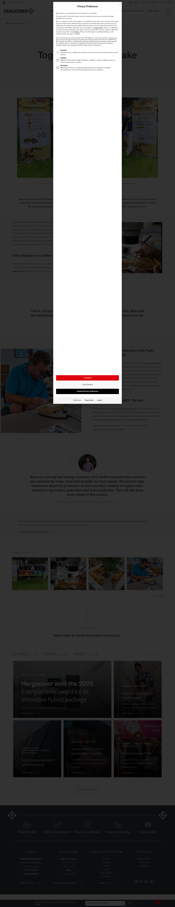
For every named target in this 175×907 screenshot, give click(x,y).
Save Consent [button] (87, 385)
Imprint (99, 400)
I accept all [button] (87, 378)
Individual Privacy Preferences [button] (87, 391)
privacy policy (98, 27)
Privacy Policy (89, 400)
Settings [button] (76, 32)
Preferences (77, 400)
